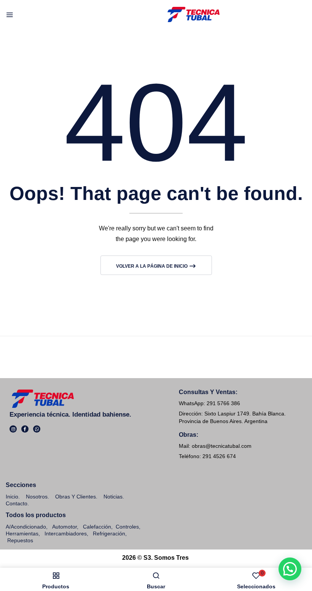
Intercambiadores (66, 533)
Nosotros (37, 497)
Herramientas (22, 533)
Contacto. (17, 503)
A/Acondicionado (26, 527)
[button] (290, 568)
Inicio (12, 497)
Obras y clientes (75, 497)
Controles (127, 527)
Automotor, (64, 527)
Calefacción (97, 527)
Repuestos (20, 540)
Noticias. (113, 497)
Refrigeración (109, 533)
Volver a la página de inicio (152, 266)
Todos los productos (36, 515)
